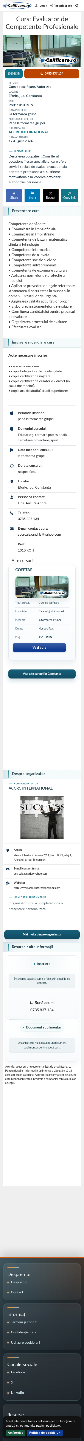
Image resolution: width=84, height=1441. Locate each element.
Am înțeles (15, 1432)
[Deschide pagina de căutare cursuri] (77, 5)
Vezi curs (39, 647)
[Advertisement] (42, 722)
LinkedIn (17, 1392)
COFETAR (24, 570)
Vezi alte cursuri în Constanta (42, 673)
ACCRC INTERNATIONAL (28, 132)
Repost (50, 197)
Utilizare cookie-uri (25, 1342)
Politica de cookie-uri (45, 1432)
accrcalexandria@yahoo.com (39, 534)
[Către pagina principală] (17, 5)
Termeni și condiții (24, 1322)
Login (43, 5)
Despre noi (19, 1282)
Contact (17, 1292)
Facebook (18, 1372)
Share (14, 197)
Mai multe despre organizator (42, 934)
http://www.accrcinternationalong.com (37, 887)
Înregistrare (63, 5)
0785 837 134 (28, 519)
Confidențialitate (23, 1332)
